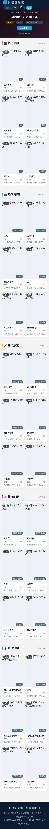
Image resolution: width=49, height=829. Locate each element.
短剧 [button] (36, 12)
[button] (22, 7)
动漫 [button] (31, 12)
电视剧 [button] (18, 12)
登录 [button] (29, 8)
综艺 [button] (25, 12)
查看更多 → (42, 43)
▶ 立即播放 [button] (24, 28)
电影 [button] (12, 12)
